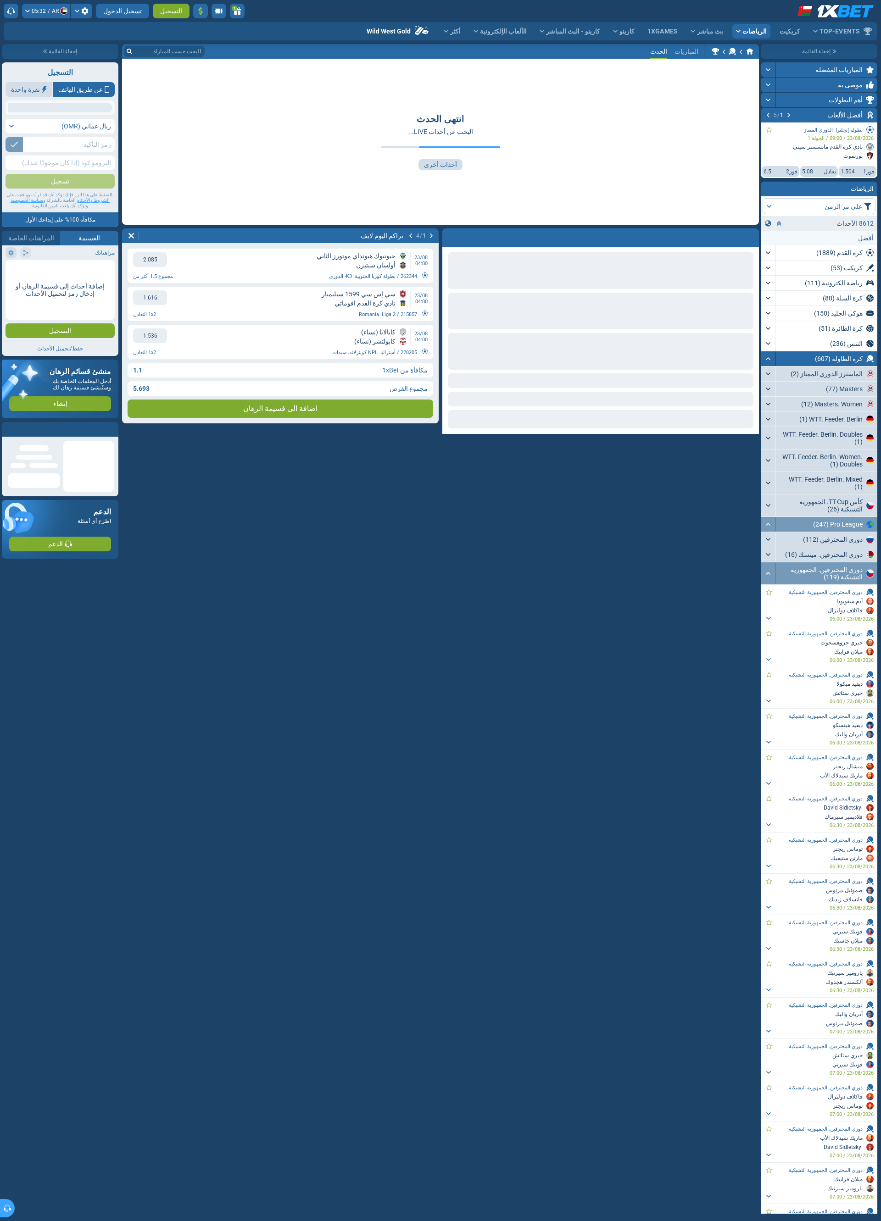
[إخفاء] (768, 358)
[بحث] (129, 51)
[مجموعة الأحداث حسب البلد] (768, 223)
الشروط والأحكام (93, 266)
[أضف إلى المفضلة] (769, 129)
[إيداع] (200, 11)
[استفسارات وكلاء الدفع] (219, 11)
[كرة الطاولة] (732, 51)
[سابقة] (788, 115)
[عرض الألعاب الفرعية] (768, 618)
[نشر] (768, 69)
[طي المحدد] (779, 223)
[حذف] (131, 235)
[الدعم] (11, 11)
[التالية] (768, 115)
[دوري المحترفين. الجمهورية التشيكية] (715, 51)
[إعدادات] (81, 11)
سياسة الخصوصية (27, 266)
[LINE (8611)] (749, 51)
